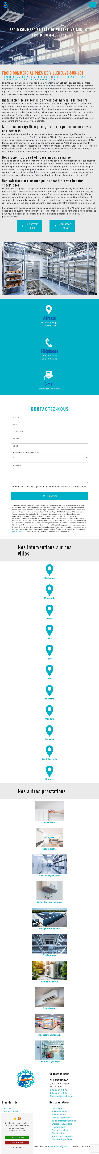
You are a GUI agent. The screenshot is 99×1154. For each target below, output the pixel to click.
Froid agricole (58, 1127)
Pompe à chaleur (60, 1130)
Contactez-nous (65, 225)
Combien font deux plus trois (25, 452)
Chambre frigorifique (62, 1139)
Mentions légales (59, 1146)
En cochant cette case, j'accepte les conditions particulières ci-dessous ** (49, 486)
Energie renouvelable (62, 1124)
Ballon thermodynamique (64, 1120)
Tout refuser (17, 1142)
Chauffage (57, 1108)
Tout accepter (17, 1137)
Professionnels (11, 1111)
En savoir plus (32, 225)
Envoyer (52, 495)
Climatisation (58, 1133)
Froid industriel (59, 1114)
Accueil (7, 1108)
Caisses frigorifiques (62, 1117)
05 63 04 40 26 (49, 358)
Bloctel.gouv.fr (17, 531)
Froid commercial (60, 1111)
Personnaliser (17, 1147)
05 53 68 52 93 (49, 355)
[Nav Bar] (92, 4)
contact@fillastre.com (49, 388)
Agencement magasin (62, 1136)
